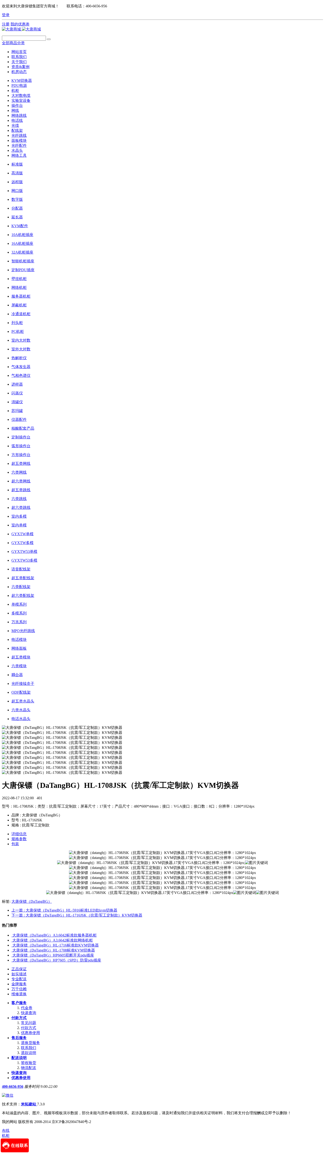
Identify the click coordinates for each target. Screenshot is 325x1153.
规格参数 (19, 839)
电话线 (17, 120)
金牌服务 (19, 984)
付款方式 (19, 1018)
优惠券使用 (30, 1033)
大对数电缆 (20, 95)
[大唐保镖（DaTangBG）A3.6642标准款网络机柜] (11, 940)
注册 (6, 24)
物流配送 (28, 1068)
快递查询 (28, 1013)
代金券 (26, 1008)
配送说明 (19, 1058)
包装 (15, 844)
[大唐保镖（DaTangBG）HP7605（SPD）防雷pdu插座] (11, 960)
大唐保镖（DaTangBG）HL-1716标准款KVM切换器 (55, 945)
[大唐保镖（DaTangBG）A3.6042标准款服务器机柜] (11, 935)
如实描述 (19, 974)
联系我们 (28, 1048)
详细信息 (19, 834)
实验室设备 (20, 100)
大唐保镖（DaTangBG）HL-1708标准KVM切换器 (53, 950)
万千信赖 (19, 989)
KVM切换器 (21, 81)
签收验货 (28, 1063)
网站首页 (19, 52)
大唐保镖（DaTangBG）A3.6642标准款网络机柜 (52, 940)
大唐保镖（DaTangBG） (31, 901)
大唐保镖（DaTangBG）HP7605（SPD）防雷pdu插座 (56, 960)
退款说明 (28, 1053)
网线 (15, 110)
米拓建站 (29, 1104)
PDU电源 (19, 85)
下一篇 (76, 915)
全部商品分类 (13, 43)
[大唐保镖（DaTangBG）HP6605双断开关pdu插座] (11, 955)
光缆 (15, 125)
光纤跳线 (19, 135)
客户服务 (19, 1003)
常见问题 (28, 1023)
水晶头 (17, 150)
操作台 (17, 105)
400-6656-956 (12, 1086)
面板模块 (19, 140)
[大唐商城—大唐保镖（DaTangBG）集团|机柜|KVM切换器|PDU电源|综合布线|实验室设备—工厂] (21, 29)
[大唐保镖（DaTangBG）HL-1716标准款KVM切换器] (11, 945)
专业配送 (19, 979)
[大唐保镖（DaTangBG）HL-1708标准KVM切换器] (11, 950)
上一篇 (64, 910)
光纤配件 (19, 145)
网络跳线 (19, 115)
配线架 (17, 130)
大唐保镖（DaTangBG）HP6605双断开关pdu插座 (53, 955)
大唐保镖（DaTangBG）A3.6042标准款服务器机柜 (54, 935)
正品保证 (19, 969)
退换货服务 (30, 1043)
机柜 (15, 90)
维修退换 (19, 994)
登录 (6, 15)
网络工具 (19, 155)
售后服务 (19, 1038)
